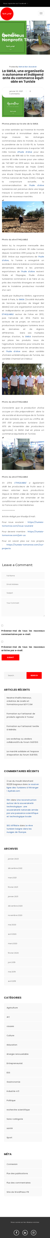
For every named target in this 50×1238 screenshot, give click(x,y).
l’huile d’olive (36, 185)
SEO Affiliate (13, 825)
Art (8, 1017)
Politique (11, 1100)
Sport (9, 1137)
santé (10, 1128)
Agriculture (12, 1007)
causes (10, 1026)
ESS (8, 1072)
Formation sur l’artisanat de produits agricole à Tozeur (21, 715)
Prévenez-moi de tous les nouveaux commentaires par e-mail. (23, 632)
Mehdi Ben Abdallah (28, 67)
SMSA (22, 299)
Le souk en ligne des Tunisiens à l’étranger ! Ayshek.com (23, 787)
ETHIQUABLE (8, 314)
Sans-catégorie (15, 1119)
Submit (10, 657)
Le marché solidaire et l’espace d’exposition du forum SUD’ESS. (23, 753)
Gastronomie (13, 1081)
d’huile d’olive (24, 152)
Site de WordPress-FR (18, 1192)
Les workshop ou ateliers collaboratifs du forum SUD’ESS (22, 740)
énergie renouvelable (18, 1054)
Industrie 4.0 (13, 1091)
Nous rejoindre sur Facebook (14, 3)
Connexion (12, 1164)
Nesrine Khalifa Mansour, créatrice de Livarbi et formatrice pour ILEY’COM (19, 701)
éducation (12, 1044)
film (8, 799)
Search (34, 675)
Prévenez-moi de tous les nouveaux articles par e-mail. (23, 649)
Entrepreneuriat (15, 1063)
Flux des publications (17, 1173)
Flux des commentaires (19, 1182)
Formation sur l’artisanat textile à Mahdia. (23, 728)
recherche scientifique (18, 1109)
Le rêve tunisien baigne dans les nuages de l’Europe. (20, 828)
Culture (10, 1035)
